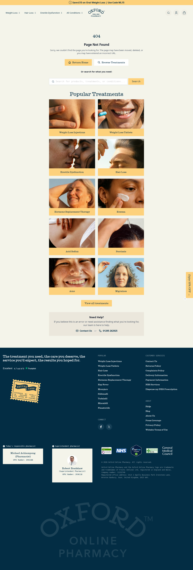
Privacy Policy (153, 425)
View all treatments (96, 303)
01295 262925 (110, 330)
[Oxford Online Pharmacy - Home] (96, 13)
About (148, 401)
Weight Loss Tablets (108, 366)
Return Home (80, 62)
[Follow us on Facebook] (101, 427)
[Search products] (168, 13)
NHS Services (153, 384)
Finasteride (104, 408)
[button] (189, 285)
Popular (102, 355)
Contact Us (86, 330)
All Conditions (73, 12)
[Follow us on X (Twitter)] (109, 427)
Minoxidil (103, 403)
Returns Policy (153, 366)
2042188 (29, 460)
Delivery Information (157, 375)
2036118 (78, 474)
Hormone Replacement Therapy (114, 380)
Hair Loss (28, 12)
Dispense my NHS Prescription (161, 389)
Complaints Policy (155, 370)
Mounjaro (103, 389)
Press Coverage (153, 420)
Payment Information (157, 380)
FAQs (148, 406)
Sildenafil (103, 394)
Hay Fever (103, 384)
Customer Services (155, 355)
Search (136, 81)
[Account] (176, 13)
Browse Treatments (113, 62)
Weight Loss (12, 12)
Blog (148, 411)
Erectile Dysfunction (50, 12)
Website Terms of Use (157, 430)
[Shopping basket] (184, 13)
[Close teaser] (185, 298)
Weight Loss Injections (110, 361)
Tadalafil (102, 398)
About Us (150, 416)
